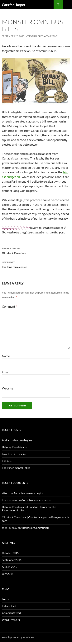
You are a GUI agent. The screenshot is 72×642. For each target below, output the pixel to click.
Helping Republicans (14, 447)
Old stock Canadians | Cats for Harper (24, 517)
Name (6, 356)
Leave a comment (46, 36)
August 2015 (9, 566)
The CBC (7, 460)
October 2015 (10, 553)
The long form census (14, 265)
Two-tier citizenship (14, 454)
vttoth (30, 36)
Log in (5, 599)
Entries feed (9, 606)
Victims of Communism (35, 527)
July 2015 (7, 573)
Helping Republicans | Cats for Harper (24, 507)
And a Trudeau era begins (17, 440)
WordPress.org (11, 619)
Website (7, 388)
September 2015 (12, 559)
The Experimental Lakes (16, 467)
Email (5, 372)
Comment (9, 306)
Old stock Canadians (14, 251)
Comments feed (11, 612)
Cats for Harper (13, 5)
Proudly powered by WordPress (18, 637)
